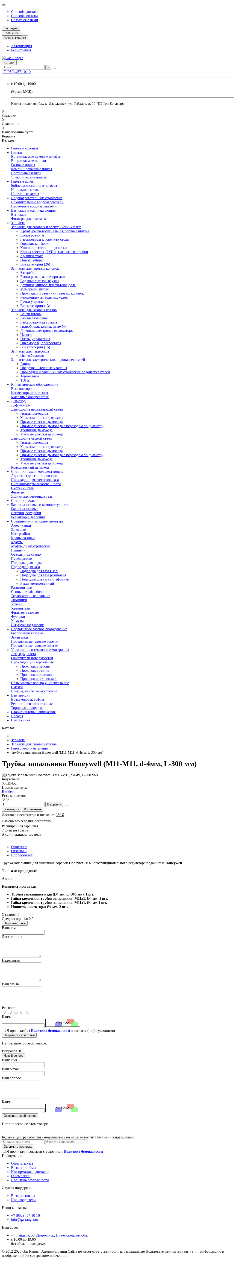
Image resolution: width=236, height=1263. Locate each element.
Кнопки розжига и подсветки (43, 248)
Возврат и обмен (24, 1168)
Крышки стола (31, 256)
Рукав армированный (37, 583)
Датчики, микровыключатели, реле (48, 285)
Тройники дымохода (36, 430)
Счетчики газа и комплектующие (37, 471)
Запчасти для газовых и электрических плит (46, 227)
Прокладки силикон (36, 675)
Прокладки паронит (36, 666)
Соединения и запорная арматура (37, 521)
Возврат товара (23, 1196)
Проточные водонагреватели (34, 206)
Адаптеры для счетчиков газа (34, 476)
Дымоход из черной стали (31, 438)
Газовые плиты (23, 165)
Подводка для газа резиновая (43, 575)
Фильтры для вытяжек (28, 219)
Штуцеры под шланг (27, 625)
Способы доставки (26, 12)
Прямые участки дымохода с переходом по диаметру (61, 426)
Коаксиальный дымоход (30, 467)
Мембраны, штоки (34, 289)
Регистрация (21, 50)
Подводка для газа (25, 567)
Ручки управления (34, 301)
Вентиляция (20, 695)
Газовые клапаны (34, 318)
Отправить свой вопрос (20, 1115)
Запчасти (18, 223)
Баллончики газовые (27, 633)
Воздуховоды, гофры (27, 699)
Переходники (21, 558)
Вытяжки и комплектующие (33, 210)
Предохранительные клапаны (43, 368)
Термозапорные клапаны (30, 596)
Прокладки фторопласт (38, 679)
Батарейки (28, 272)
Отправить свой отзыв (19, 1035)
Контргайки (20, 534)
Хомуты (17, 621)
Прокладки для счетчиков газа (35, 480)
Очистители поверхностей (32, 658)
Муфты (17, 542)
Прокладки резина (34, 670)
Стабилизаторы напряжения (33, 712)
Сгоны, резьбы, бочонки (30, 592)
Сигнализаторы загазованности (36, 484)
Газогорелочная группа (38, 322)
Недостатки (11, 960)
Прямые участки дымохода (41, 422)
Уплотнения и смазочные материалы (40, 650)
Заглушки (18, 529)
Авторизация (21, 46)
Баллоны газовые (24, 509)
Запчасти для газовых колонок (35, 268)
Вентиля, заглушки (26, 513)
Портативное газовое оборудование (39, 629)
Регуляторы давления (28, 517)
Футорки (18, 616)
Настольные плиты (26, 173)
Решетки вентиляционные (32, 704)
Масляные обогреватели (30, 397)
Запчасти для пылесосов (30, 351)
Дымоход (18, 401)
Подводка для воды (26, 563)
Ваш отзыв (10, 984)
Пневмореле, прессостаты (40, 343)
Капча (7, 1016)
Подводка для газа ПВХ (39, 571)
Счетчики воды (23, 500)
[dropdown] (4, 5)
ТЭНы (25, 380)
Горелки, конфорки (35, 243)
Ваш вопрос (11, 1078)
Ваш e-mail (10, 1069)
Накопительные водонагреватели (37, 202)
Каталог (9, 62)
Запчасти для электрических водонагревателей (48, 360)
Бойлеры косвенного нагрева (34, 185)
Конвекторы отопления (29, 393)
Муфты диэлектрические (30, 546)
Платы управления (35, 339)
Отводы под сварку (26, 554)
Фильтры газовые (25, 612)
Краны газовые (23, 538)
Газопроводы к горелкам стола (44, 239)
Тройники (19, 600)
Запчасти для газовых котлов (34, 310)
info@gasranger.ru (24, 1220)
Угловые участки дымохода (41, 434)
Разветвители (21, 587)
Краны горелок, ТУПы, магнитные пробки (54, 252)
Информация (12, 1156)
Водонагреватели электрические (36, 198)
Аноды (25, 364)
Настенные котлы (25, 194)
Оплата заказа (22, 1163)
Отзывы (19, 851)
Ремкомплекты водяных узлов (44, 297)
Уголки (17, 604)
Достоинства (12, 937)
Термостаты (29, 376)
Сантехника (20, 720)
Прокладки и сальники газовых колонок (52, 293)
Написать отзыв (15, 923)
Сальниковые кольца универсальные (40, 683)
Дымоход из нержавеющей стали (37, 409)
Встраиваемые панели (28, 161)
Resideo (8, 791)
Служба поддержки (17, 1188)
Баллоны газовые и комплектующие (39, 505)
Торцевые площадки (27, 708)
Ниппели (18, 550)
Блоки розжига (32, 235)
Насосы (26, 335)
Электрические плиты (28, 177)
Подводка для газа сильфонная (44, 579)
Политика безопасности (30, 1180)
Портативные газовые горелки (35, 641)
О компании (20, 1176)
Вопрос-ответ (21, 855)
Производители (23, 1200)
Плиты (16, 152)
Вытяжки (18, 214)
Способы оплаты (24, 16)
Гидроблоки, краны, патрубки (44, 326)
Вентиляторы (30, 314)
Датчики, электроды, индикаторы (47, 331)
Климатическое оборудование (34, 384)
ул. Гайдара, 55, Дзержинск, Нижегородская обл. (49, 1235)
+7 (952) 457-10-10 (16, 72)
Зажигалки (19, 637)
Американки (21, 525)
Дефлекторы (21, 405)
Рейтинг (8, 1008)
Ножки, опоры (31, 260)
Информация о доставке (30, 1172)
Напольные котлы (25, 190)
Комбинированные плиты (31, 169)
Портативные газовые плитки (34, 646)
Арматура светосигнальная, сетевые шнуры (54, 231)
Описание (19, 847)
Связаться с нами (24, 20)
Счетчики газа (22, 488)
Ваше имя (9, 928)
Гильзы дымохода (34, 413)
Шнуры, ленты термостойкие (34, 691)
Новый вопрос (13, 1055)
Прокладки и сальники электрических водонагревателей (65, 372)
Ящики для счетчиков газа (32, 496)
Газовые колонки (24, 148)
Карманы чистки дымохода (41, 418)
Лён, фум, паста (23, 654)
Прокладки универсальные (32, 662)
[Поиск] (54, 68)
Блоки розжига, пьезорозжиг (42, 277)
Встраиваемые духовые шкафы (35, 156)
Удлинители (20, 608)
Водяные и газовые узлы (39, 281)
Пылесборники (32, 355)
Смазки (17, 687)
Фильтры (18, 492)
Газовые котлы (22, 181)
